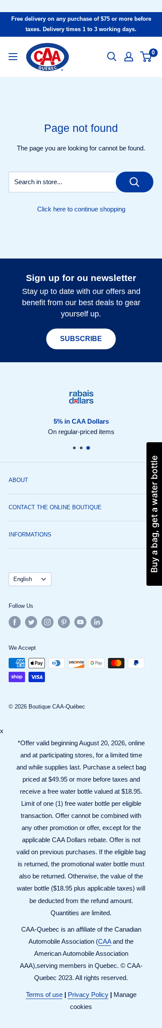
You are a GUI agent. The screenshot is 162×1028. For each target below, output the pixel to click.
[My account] (128, 56)
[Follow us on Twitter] (31, 622)
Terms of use (44, 994)
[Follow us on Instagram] (47, 622)
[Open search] (112, 56)
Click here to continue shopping (81, 209)
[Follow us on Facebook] (15, 622)
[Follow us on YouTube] (80, 622)
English (22, 579)
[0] (146, 56)
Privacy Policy (88, 994)
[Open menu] (13, 56)
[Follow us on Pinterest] (64, 622)
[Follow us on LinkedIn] (97, 622)
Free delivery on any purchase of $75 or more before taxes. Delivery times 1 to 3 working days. (81, 24)
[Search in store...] (134, 182)
